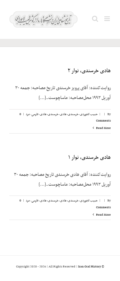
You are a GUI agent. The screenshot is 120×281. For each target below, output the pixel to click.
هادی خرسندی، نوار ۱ (89, 157)
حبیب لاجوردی (89, 114)
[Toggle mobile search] (95, 18)
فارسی (34, 114)
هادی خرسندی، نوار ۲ (89, 71)
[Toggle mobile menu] (107, 18)
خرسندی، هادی (69, 114)
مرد (28, 114)
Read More (103, 128)
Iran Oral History (89, 266)
